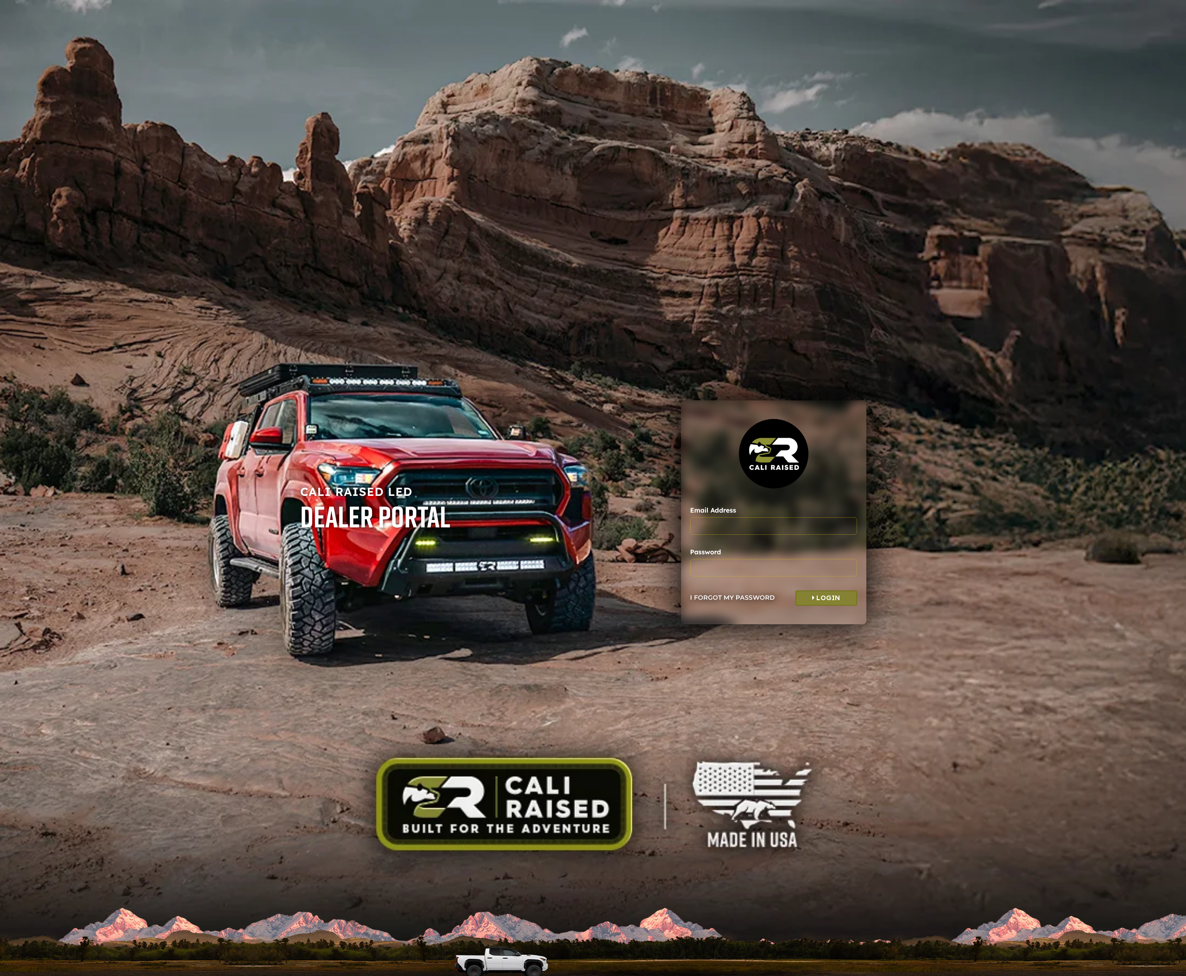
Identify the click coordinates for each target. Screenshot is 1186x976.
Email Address (713, 510)
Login (827, 598)
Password (705, 552)
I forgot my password (732, 598)
